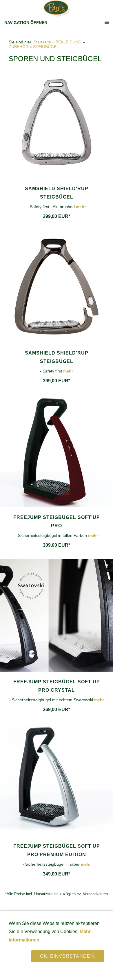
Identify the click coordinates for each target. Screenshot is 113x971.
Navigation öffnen (25, 22)
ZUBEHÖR (18, 46)
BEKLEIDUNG (68, 42)
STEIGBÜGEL (46, 46)
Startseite (42, 42)
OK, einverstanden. (68, 956)
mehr (81, 206)
